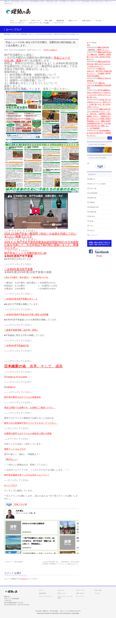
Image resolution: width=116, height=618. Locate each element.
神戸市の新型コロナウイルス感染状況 (22, 397)
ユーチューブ (93, 235)
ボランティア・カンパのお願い (65, 597)
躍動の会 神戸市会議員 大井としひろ (55, 611)
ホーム (41, 590)
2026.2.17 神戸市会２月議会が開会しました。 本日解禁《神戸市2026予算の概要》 (99, 73)
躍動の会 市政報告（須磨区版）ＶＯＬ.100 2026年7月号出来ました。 (99, 57)
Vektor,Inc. (69, 613)
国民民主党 (92, 198)
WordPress (48, 613)
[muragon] (99, 151)
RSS (88, 45)
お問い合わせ (80, 593)
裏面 (19, 60)
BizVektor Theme (58, 613)
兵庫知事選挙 (93, 193)
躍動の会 (101, 47)
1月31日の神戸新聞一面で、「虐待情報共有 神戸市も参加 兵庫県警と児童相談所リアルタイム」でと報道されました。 (61, 564)
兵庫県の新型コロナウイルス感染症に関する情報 (28, 433)
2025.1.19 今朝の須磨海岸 (13, 562)
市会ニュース (62, 593)
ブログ (89, 111)
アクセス (97, 593)
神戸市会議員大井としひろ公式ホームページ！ (26, 475)
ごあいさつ (61, 590)
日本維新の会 (53, 50)
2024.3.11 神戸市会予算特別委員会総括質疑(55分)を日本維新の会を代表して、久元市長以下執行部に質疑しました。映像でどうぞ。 (41, 245)
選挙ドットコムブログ (15, 449)
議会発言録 (42, 593)
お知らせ (92, 230)
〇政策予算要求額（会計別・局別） (21, 330)
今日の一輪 (92, 188)
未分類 (106, 47)
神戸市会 (46, 50)
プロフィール (80, 590)
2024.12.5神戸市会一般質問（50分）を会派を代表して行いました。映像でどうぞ (40, 235)
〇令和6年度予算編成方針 (16, 345)
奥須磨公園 (92, 212)
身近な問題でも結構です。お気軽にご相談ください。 (30, 407)
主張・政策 (97, 590)
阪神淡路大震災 (94, 207)
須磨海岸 (92, 202)
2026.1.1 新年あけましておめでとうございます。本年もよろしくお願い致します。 (99, 95)
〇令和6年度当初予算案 (18, 269)
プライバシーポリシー (46, 596)
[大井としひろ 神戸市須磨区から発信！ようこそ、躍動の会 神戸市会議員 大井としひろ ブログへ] (18, 15)
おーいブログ (10, 485)
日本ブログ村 (20, 504)
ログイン (25, 579)
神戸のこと (11, 459)
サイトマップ (80, 596)
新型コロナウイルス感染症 (97, 184)
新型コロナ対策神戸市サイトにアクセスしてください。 (31, 423)
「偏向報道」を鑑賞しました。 (98, 50)
